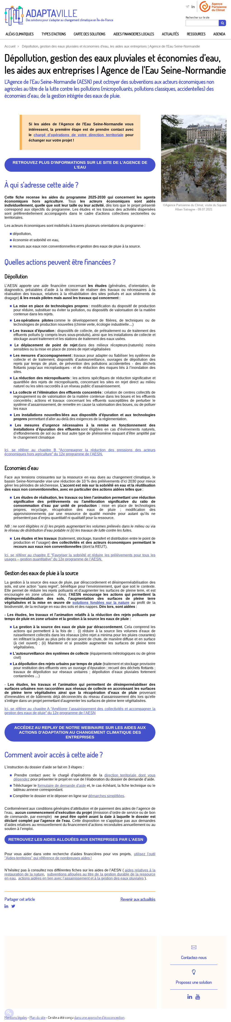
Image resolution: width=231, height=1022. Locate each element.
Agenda (219, 34)
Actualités (170, 34)
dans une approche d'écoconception (99, 1017)
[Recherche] (222, 23)
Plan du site (37, 1017)
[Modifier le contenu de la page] (9, 1013)
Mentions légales (16, 1017)
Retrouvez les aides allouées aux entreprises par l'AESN (75, 839)
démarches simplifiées (106, 796)
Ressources (196, 34)
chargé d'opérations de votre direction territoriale (78, 135)
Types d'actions (54, 34)
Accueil (10, 46)
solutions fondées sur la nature (100, 603)
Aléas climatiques (20, 34)
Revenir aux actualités (137, 899)
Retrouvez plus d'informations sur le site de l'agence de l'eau (80, 164)
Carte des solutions (89, 34)
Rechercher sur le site (197, 17)
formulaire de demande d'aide (62, 785)
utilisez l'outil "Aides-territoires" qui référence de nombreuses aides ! (80, 856)
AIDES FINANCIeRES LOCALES (133, 34)
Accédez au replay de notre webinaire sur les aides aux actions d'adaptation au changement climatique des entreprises (80, 732)
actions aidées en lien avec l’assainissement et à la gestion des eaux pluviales (81, 878)
